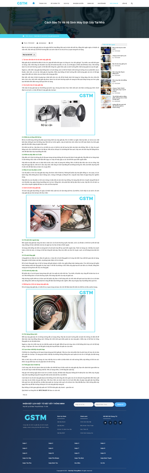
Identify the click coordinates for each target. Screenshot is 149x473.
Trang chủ (43, 3)
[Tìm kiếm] (132, 3)
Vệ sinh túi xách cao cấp (64, 429)
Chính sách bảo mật (85, 422)
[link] (114, 50)
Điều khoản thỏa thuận (86, 425)
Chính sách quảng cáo (86, 433)
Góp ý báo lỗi (84, 429)
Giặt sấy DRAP (61, 433)
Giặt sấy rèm (60, 425)
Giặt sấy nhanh (61, 422)
